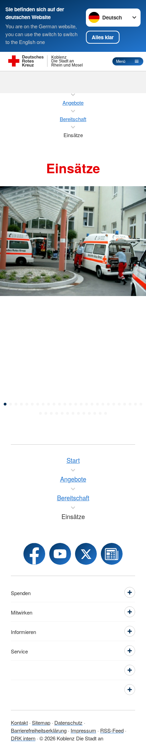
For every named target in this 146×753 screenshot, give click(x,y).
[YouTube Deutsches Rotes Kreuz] (60, 554)
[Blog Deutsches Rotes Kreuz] (112, 554)
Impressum (83, 730)
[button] (5, 404)
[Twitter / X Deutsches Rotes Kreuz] (86, 554)
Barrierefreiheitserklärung (39, 730)
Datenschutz (68, 722)
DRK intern (23, 738)
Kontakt (19, 722)
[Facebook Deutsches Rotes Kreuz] (34, 554)
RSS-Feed (112, 730)
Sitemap (41, 722)
